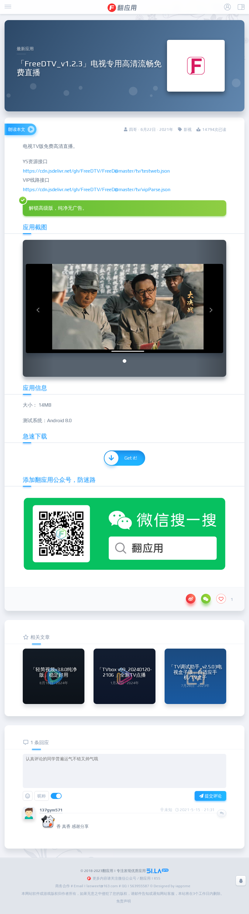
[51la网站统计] (158, 871)
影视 (188, 129)
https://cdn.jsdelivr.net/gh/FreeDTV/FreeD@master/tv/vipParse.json (96, 189)
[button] (38, 308)
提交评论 (212, 795)
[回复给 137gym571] (221, 813)
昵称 (41, 795)
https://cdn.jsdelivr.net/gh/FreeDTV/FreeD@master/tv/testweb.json (96, 171)
